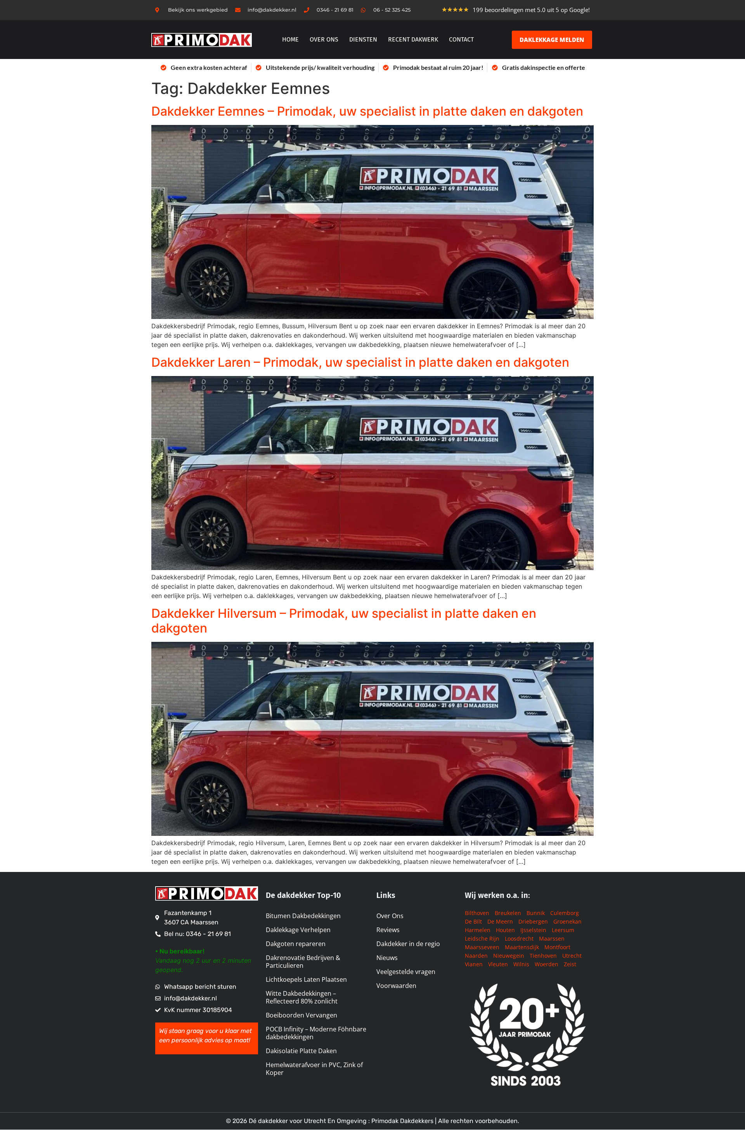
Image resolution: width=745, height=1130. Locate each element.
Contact (461, 39)
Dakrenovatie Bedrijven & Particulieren (303, 961)
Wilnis (521, 964)
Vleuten (498, 964)
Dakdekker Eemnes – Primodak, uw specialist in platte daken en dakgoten (367, 111)
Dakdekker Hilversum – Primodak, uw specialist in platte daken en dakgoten (343, 621)
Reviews (388, 929)
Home (290, 39)
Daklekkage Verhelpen (298, 929)
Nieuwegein (508, 955)
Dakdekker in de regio (408, 943)
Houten (505, 930)
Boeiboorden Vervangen (301, 1015)
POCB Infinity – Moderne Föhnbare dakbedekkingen (316, 1033)
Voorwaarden (396, 985)
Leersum (563, 930)
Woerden (546, 964)
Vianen (474, 964)
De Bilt (473, 921)
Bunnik (536, 913)
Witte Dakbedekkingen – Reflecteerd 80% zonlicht (302, 997)
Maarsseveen (482, 947)
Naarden (476, 955)
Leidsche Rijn (482, 938)
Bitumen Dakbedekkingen (303, 916)
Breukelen (508, 913)
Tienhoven (543, 955)
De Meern (500, 921)
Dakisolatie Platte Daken (301, 1051)
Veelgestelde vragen (405, 971)
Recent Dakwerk (413, 39)
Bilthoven (477, 913)
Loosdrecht (519, 938)
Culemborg (564, 913)
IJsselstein (533, 930)
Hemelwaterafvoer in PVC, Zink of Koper (314, 1069)
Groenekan (567, 921)
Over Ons (390, 916)
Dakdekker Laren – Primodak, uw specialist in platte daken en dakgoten (360, 362)
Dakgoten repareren (296, 943)
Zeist (570, 964)
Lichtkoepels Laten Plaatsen (306, 979)
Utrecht (572, 955)
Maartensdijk (522, 947)
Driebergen (533, 921)
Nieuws (387, 957)
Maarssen (552, 938)
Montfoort (557, 947)
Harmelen (477, 930)
